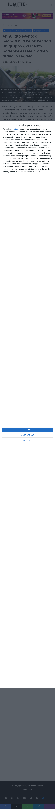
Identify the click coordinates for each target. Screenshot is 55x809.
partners (16, 129)
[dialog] (27, 404)
